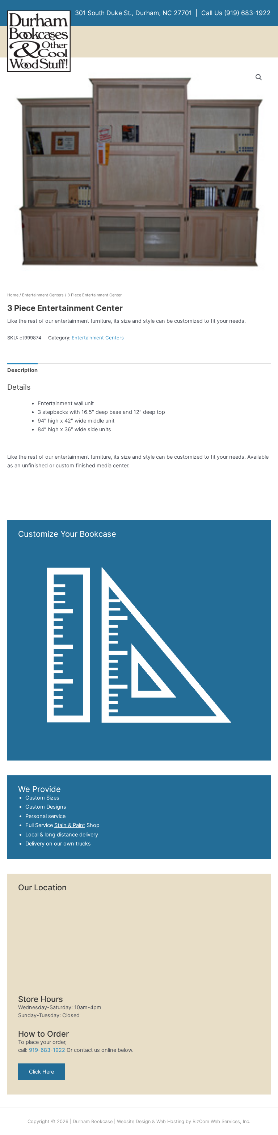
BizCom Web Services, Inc (221, 1121)
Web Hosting (170, 1121)
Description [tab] (22, 370)
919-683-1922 (47, 1050)
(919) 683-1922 (247, 13)
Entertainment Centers (43, 294)
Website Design (134, 1121)
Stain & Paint (69, 825)
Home (12, 294)
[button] (258, 77)
